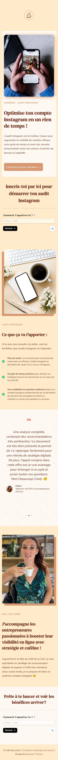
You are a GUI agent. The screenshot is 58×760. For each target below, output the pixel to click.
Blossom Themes (34, 754)
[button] (4, 470)
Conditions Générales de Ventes (38, 750)
